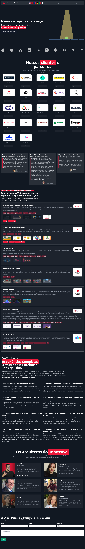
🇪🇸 (32, 3)
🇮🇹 (40, 3)
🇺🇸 (30, 3)
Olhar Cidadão (19, 241)
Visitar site (9, 86)
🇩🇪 (37, 3)
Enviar (3, 539)
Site (4, 221)
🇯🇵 (42, 3)
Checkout (11, 221)
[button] (59, 526)
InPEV (10, 241)
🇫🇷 (35, 3)
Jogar (4, 241)
